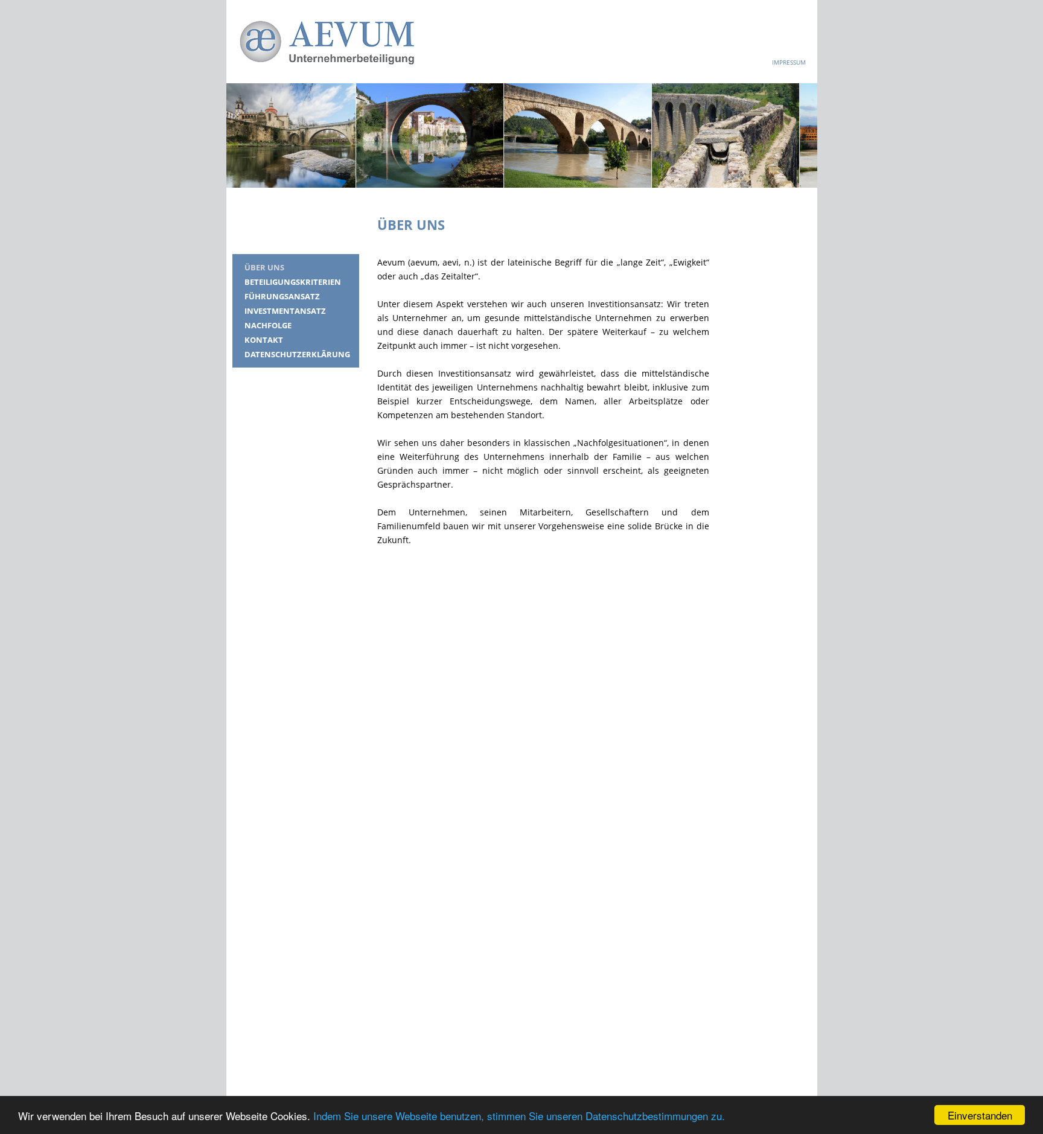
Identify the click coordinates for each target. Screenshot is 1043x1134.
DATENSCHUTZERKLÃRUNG (297, 354)
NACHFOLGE (268, 325)
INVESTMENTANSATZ (285, 310)
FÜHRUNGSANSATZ (282, 296)
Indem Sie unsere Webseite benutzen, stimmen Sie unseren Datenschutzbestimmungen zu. (519, 1115)
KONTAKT (263, 339)
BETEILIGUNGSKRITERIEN (292, 281)
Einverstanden (980, 1115)
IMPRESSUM (789, 62)
